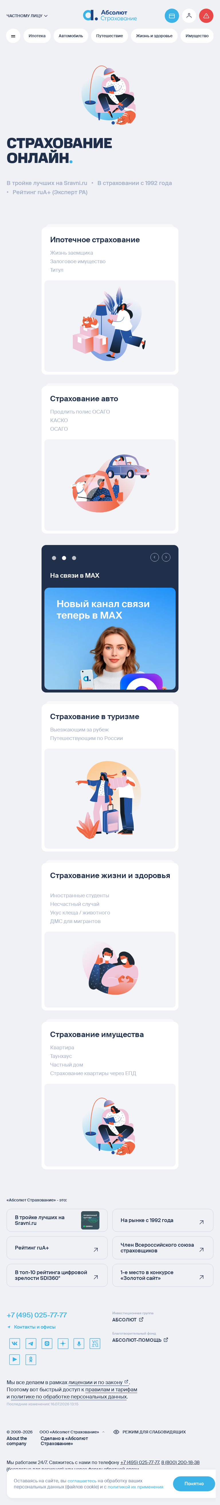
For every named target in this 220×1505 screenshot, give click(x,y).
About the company (17, 1441)
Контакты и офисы (35, 1327)
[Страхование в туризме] (108, 799)
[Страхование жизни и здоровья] (108, 970)
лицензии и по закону (96, 1382)
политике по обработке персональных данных (69, 1396)
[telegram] (31, 1343)
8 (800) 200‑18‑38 (180, 1462)
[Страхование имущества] (108, 1125)
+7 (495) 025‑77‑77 (139, 1462)
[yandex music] (79, 1343)
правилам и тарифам (111, 1389)
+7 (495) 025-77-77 (37, 1315)
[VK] (15, 1343)
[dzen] (63, 1343)
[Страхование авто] (108, 485)
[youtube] (15, 1359)
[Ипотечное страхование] (108, 326)
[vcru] (95, 1343)
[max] (47, 1343)
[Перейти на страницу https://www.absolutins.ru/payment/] (167, 16)
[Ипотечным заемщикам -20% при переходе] (108, 649)
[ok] (31, 1359)
